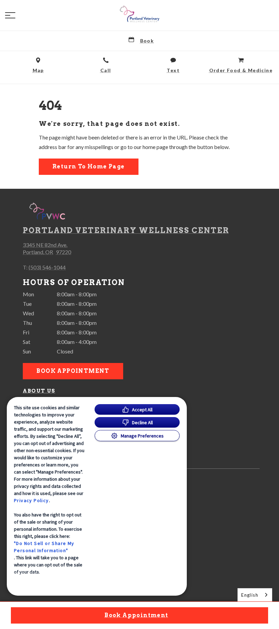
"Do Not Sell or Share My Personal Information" (44, 546)
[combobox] (254, 594)
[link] (139, 14)
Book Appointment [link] (72, 371)
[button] (10, 15)
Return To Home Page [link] (88, 166)
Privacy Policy (31, 500)
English (249, 595)
